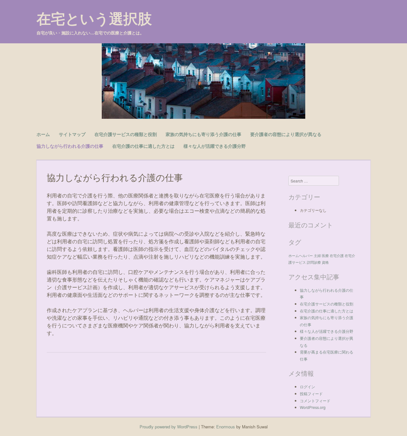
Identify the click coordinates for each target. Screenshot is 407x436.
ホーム (43, 134)
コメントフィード (315, 400)
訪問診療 (314, 262)
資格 (325, 262)
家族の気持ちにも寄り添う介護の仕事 (203, 134)
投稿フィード (311, 393)
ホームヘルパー (300, 255)
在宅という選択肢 (94, 18)
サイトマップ (72, 134)
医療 (325, 255)
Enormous (225, 427)
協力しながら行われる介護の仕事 (70, 146)
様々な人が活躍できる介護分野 (214, 146)
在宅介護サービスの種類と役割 (125, 134)
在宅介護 (337, 255)
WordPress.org (313, 407)
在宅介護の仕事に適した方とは (143, 146)
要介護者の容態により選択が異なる (285, 134)
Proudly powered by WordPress (168, 427)
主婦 (317, 255)
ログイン (307, 386)
